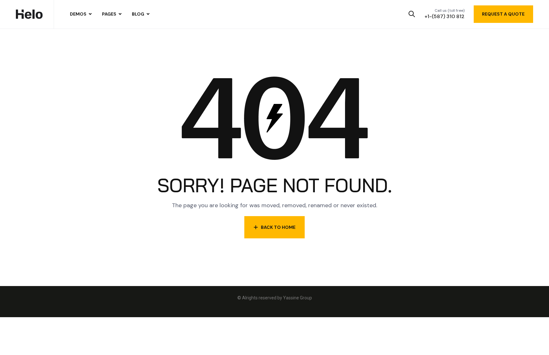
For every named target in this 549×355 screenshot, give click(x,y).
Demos (78, 14)
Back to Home (278, 227)
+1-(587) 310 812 (444, 16)
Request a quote (503, 14)
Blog (138, 14)
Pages (109, 14)
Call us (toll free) (449, 10)
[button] (412, 14)
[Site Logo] (29, 14)
